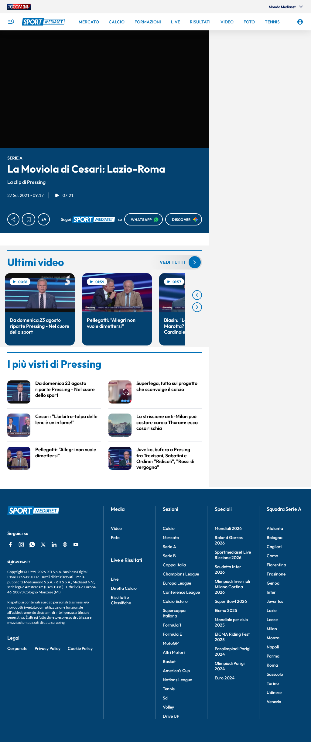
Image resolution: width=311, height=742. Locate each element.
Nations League (177, 679)
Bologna (274, 537)
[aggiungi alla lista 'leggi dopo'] (28, 219)
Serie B (169, 555)
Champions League (181, 574)
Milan (272, 628)
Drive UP (171, 716)
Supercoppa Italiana (174, 613)
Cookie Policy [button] (80, 648)
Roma (272, 665)
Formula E (172, 634)
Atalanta (275, 528)
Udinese (274, 692)
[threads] (65, 544)
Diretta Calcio (124, 588)
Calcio (169, 528)
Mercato (171, 537)
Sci (165, 698)
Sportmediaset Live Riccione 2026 (233, 554)
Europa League (177, 583)
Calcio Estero (175, 601)
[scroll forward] (197, 307)
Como (272, 555)
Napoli (273, 647)
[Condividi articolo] (13, 219)
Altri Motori (174, 652)
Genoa (273, 583)
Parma (273, 656)
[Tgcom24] (19, 7)
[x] (43, 544)
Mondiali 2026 (228, 528)
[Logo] (44, 22)
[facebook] (10, 544)
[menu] (11, 22)
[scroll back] (197, 295)
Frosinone (276, 574)
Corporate (17, 648)
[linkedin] (54, 544)
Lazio (272, 610)
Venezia (274, 701)
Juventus (275, 601)
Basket (169, 661)
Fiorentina (276, 565)
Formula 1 (172, 625)
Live (114, 579)
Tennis (169, 689)
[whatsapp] (32, 544)
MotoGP (171, 643)
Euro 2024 (224, 678)
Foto (115, 537)
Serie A (169, 546)
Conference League (181, 592)
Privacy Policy (47, 648)
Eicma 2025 (226, 610)
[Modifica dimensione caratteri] (44, 219)
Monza (273, 638)
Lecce (272, 619)
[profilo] (300, 22)
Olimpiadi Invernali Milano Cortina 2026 (232, 587)
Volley (168, 707)
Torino (273, 683)
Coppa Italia (174, 565)
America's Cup (176, 670)
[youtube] (76, 544)
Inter (271, 592)
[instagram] (21, 544)
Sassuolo (275, 674)
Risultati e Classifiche (121, 600)
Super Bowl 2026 (231, 601)
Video (116, 528)
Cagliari (274, 546)
